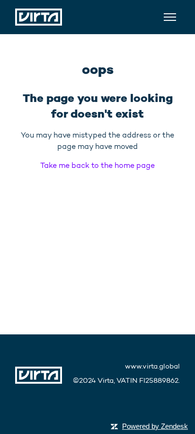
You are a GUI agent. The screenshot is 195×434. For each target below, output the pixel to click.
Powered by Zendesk (155, 426)
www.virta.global (152, 366)
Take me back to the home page (97, 165)
